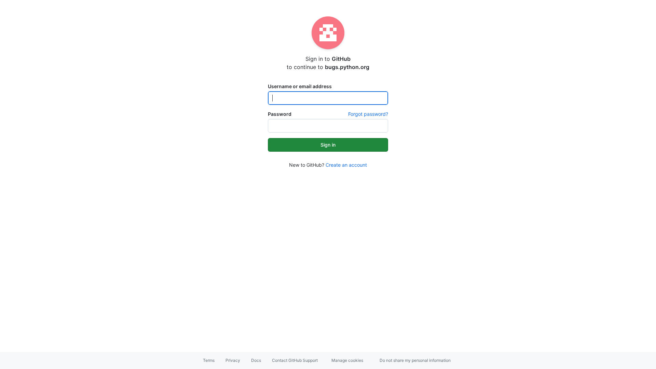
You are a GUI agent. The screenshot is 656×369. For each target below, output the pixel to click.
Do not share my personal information (415, 360)
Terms (209, 360)
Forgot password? (368, 114)
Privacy (233, 360)
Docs (256, 360)
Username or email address (300, 86)
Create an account (346, 165)
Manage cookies (347, 360)
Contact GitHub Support (295, 360)
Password (279, 114)
